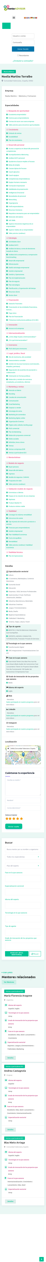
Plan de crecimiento (15, 140)
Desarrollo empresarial (16, 261)
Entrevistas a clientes (15, 492)
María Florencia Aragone (18, 995)
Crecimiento (13, 130)
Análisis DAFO (13, 245)
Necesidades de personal (17, 196)
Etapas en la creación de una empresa (21, 496)
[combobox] (23, 857)
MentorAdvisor (14, 457)
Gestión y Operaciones (16, 274)
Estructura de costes (15, 518)
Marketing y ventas (16, 387)
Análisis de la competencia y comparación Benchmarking (21, 256)
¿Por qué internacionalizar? (17, 340)
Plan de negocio (14, 281)
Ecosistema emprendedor (17, 114)
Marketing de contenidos (17, 414)
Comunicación (13, 401)
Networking (12, 199)
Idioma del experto (12, 899)
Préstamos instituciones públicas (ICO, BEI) (23, 320)
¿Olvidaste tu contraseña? (23, 61)
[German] (32, 18)
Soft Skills (11, 220)
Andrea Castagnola (15, 1070)
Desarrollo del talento (15, 470)
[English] (27, 18)
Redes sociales (13, 439)
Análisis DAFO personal (16, 158)
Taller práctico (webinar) (16, 233)
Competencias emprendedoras (19, 179)
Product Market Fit (15, 503)
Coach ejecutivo (14, 172)
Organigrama (13, 203)
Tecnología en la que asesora (16, 913)
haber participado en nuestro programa (19, 702)
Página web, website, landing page (20, 425)
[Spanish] (25, 18)
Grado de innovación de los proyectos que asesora (21, 939)
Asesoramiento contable (16, 360)
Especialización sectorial (14, 886)
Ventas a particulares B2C (17, 453)
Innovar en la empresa (16, 328)
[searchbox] (15, 877)
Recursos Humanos (15, 210)
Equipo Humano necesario (17, 182)
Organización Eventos (16, 421)
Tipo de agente (10, 926)
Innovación (12, 325)
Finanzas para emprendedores (19, 528)
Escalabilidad (13, 137)
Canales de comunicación (17, 397)
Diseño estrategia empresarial (18, 267)
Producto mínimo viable (16, 506)
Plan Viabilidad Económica (17, 534)
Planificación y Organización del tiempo (22, 288)
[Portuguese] (36, 18)
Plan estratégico (14, 285)
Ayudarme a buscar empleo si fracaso (21, 161)
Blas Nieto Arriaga (14, 1142)
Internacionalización (16, 333)
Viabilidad (12, 511)
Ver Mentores (9, 982)
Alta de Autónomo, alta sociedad (19, 357)
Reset (36, 954)
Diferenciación (13, 264)
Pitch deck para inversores (17, 349)
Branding (11, 394)
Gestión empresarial (15, 271)
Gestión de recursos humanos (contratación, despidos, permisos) (22, 365)
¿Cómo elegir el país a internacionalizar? (22, 337)
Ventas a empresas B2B (16, 449)
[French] (29, 18)
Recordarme (24, 55)
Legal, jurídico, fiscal (16, 353)
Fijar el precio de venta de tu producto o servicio (21, 523)
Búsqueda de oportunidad (18, 111)
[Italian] (34, 18)
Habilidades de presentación (18, 189)
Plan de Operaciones (15, 556)
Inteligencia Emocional (16, 193)
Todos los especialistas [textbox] (16, 857)
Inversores (12, 345)
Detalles (10, 1058)
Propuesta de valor (15, 481)
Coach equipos (13, 175)
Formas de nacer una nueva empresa (21, 121)
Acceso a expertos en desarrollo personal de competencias (22, 150)
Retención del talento (15, 217)
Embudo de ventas (14, 133)
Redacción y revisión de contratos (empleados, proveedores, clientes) (19, 381)
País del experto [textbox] (13, 866)
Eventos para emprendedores (18, 118)
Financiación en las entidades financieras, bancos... (21, 308)
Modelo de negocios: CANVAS (18, 477)
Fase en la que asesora (13, 873)
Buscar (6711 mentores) (16, 954)
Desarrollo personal (16, 145)
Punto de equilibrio (14, 538)
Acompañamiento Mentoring (18, 155)
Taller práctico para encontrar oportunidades (24, 125)
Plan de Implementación (16, 278)
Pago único (12, 313)
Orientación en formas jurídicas (19, 376)
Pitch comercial (13, 428)
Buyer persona (13, 467)
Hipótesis (11, 499)
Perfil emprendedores (15, 206)
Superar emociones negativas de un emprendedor (19, 225)
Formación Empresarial (16, 186)
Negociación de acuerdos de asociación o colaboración (21, 371)
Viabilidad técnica (15, 552)
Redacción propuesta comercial (19, 435)
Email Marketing (14, 404)
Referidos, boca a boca (16, 442)
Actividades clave (14, 242)
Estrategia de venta (15, 411)
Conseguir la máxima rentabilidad (20, 515)
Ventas (11, 446)
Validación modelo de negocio (20, 489)
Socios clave (12, 295)
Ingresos (11, 474)
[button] (14, 17)
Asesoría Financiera (15, 304)
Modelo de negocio (16, 463)
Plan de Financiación (15, 316)
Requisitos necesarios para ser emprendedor (23, 213)
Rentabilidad (12, 541)
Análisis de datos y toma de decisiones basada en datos (20, 250)
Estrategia (12, 238)
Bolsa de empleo (14, 165)
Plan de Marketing (14, 432)
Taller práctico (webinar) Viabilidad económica (19, 546)
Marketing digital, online (16, 418)
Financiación (13, 300)
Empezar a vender (14, 408)
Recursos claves (14, 292)
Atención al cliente (14, 390)
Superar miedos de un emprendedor (20, 230)
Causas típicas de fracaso (17, 168)
